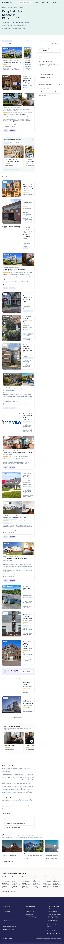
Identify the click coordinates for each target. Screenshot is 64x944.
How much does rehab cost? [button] (45, 81)
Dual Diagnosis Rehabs (53, 912)
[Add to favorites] (19, 76)
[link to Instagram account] (59, 933)
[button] (10, 43)
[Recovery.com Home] (7, 2)
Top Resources (6, 920)
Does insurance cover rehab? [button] (45, 77)
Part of (10, 110)
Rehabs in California (7, 908)
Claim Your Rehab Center (52, 923)
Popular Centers (29, 904)
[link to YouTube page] (53, 933)
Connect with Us (51, 930)
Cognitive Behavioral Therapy (32, 909)
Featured (6, 142)
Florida (17, 142)
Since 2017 (55, 63)
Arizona (4, 854)
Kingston (11, 177)
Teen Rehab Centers (52, 911)
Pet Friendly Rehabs (30, 916)
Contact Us (49, 928)
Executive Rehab (51, 909)
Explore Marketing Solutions (53, 924)
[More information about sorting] (61, 43)
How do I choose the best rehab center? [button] (48, 91)
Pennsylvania (16, 7)
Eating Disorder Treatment (54, 906)
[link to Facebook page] (62, 933)
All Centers (4, 7)
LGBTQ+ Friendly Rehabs (31, 912)
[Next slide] (31, 59)
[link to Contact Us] (47, 933)
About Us (49, 926)
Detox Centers (29, 908)
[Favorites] (60, 2)
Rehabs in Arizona (6, 912)
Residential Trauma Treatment (54, 914)
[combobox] (24, 2)
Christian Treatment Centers (54, 917)
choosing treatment (7, 777)
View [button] (5, 130)
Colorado (26, 854)
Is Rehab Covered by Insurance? (9, 926)
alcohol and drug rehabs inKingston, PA (18, 24)
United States (10, 7)
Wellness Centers (29, 914)
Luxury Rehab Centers (30, 906)
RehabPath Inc (39, 938)
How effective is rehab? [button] (44, 88)
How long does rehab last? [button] (45, 84)
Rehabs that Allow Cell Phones (32, 917)
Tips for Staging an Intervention (9, 927)
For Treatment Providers (53, 920)
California (12, 142)
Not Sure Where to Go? (8, 904)
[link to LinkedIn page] (50, 933)
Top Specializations (53, 904)
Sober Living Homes (30, 911)
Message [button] (13, 130)
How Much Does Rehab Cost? (9, 929)
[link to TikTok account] (56, 933)
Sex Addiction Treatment (53, 916)
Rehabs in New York (7, 909)
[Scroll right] (61, 41)
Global (22, 142)
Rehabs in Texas (6, 911)
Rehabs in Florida (6, 906)
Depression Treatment (53, 908)
